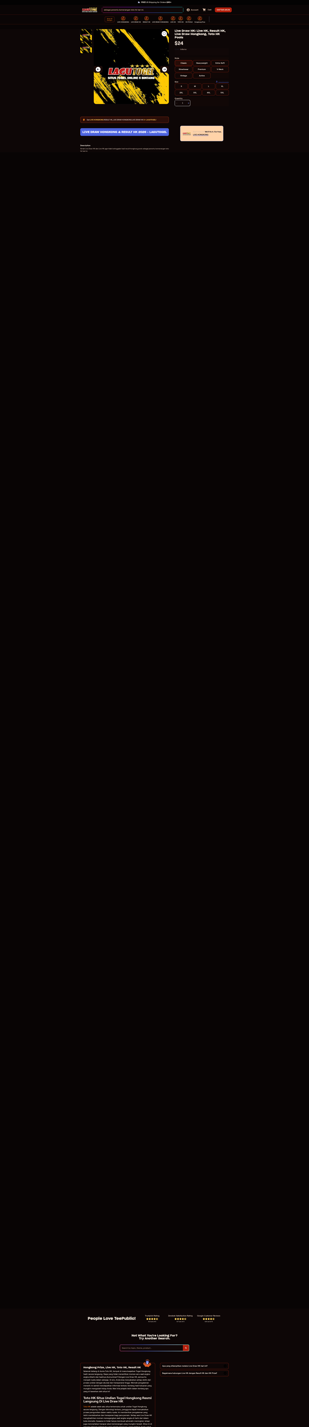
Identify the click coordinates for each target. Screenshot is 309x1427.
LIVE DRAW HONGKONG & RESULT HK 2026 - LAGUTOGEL (124, 132)
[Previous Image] (98, 69)
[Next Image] (164, 69)
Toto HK (86, 1407)
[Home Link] (90, 10)
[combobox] (140, 10)
